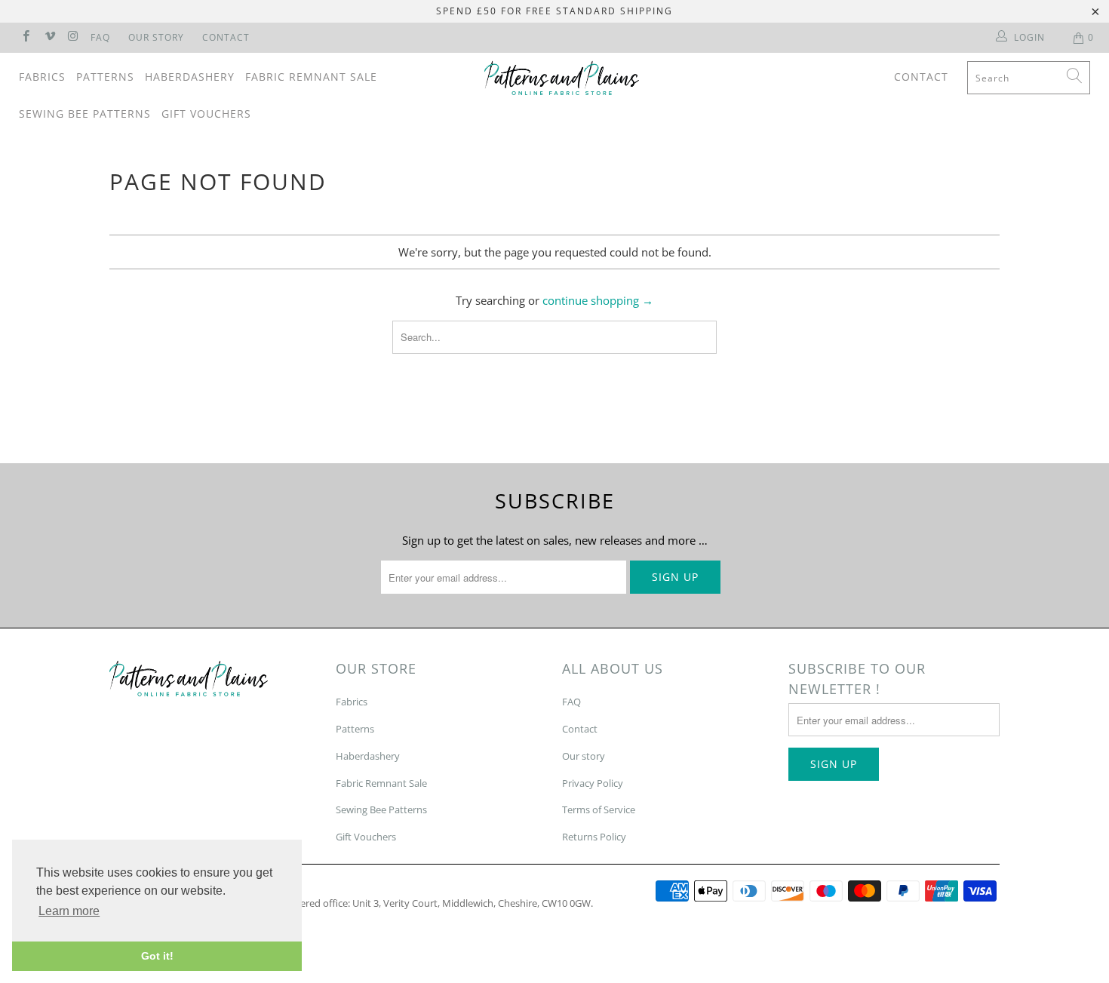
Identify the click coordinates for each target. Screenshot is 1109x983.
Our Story (156, 37)
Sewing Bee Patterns (85, 113)
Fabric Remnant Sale (311, 76)
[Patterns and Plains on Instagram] (72, 37)
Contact (226, 37)
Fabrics (42, 76)
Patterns (105, 76)
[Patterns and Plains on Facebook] (25, 37)
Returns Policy (594, 836)
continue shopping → (597, 300)
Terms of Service (598, 809)
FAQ (100, 37)
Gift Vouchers (206, 113)
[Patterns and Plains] (562, 78)
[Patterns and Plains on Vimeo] (48, 37)
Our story (583, 756)
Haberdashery (190, 76)
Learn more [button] (69, 911)
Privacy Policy (592, 783)
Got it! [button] (157, 956)
